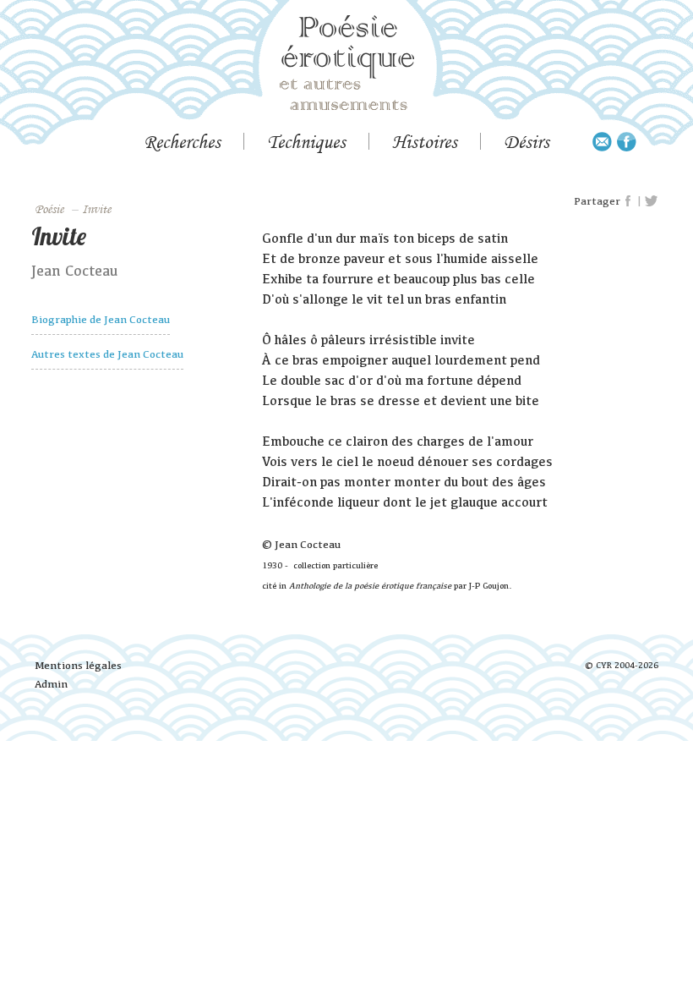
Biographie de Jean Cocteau (100, 319)
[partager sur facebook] (629, 201)
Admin (51, 683)
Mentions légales (78, 665)
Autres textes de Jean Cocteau (107, 354)
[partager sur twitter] (651, 201)
